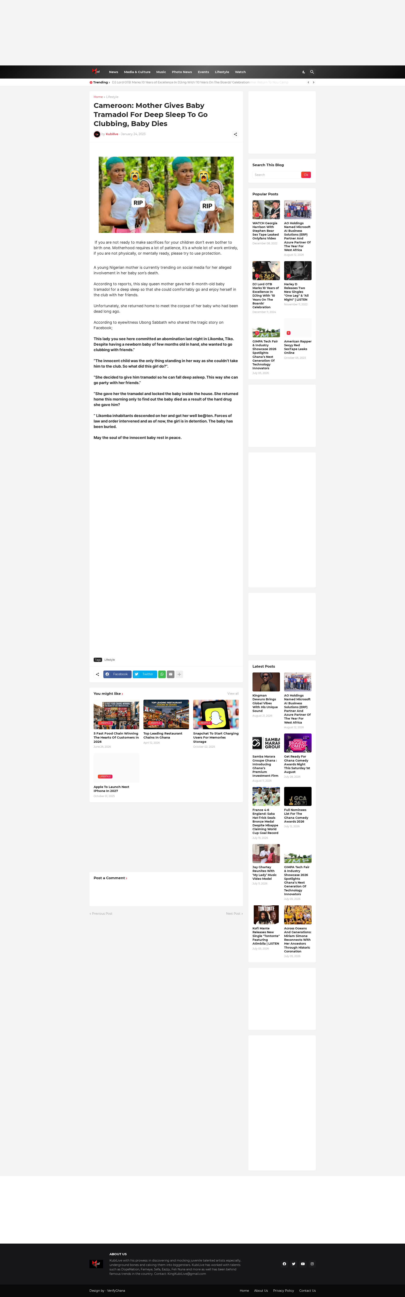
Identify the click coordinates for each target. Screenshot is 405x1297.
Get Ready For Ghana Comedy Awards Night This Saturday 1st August (297, 764)
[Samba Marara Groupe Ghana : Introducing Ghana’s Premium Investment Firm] (266, 742)
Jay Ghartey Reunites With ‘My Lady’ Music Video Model (264, 873)
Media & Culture (137, 72)
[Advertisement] (202, 32)
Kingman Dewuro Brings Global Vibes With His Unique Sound (265, 703)
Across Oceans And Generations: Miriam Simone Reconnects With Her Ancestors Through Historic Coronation (297, 939)
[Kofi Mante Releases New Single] (266, 914)
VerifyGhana (116, 1291)
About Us (261, 1291)
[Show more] (179, 674)
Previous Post (102, 913)
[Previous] (308, 82)
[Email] (170, 674)
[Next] (314, 82)
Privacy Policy (283, 1291)
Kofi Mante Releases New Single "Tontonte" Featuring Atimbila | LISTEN (266, 936)
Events (203, 72)
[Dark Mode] (304, 72)
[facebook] (284, 1264)
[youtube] (302, 1264)
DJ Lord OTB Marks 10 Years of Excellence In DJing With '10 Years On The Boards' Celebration (265, 295)
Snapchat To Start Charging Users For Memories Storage (216, 737)
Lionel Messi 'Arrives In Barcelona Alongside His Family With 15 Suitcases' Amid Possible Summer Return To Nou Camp (200, 82)
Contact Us (307, 1291)
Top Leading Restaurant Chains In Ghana (162, 735)
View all (233, 693)
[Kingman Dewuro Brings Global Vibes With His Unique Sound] (266, 681)
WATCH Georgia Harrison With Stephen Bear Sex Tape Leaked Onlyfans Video (265, 230)
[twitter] (293, 1264)
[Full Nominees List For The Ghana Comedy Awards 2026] (298, 796)
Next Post (233, 913)
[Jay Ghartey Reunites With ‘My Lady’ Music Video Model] (266, 853)
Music (161, 72)
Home (98, 97)
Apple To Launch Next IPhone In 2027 (111, 789)
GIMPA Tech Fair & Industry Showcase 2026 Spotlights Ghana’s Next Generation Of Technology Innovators (265, 355)
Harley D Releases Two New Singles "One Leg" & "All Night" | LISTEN (296, 292)
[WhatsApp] (162, 674)
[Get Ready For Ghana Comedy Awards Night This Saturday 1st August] (298, 742)
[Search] (312, 72)
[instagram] (312, 1264)
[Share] (235, 134)
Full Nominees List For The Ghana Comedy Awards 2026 (296, 815)
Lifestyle (222, 72)
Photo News (182, 72)
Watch (240, 72)
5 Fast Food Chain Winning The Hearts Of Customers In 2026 (116, 737)
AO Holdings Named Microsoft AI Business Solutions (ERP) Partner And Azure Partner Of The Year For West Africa (297, 236)
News (113, 72)
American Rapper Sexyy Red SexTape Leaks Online (298, 347)
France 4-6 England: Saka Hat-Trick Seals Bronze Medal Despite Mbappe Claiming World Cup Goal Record (265, 821)
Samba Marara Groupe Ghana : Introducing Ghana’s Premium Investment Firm (265, 766)
